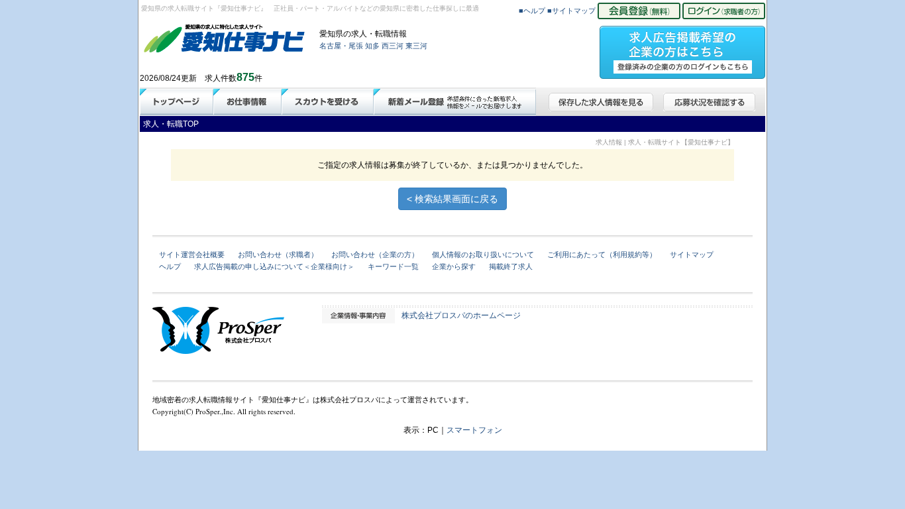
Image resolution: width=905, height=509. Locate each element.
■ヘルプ (532, 11)
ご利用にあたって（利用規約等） (602, 254)
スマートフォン (474, 430)
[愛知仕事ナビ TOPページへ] (224, 41)
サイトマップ (692, 254)
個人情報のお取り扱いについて (483, 254)
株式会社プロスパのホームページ (461, 315)
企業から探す (454, 266)
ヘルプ (170, 266)
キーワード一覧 (393, 266)
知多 (372, 46)
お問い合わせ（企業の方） (375, 254)
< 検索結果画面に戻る (452, 199)
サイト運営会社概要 (192, 254)
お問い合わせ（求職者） (278, 254)
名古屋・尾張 (341, 46)
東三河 (416, 46)
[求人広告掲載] (682, 48)
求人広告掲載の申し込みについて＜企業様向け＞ (274, 266)
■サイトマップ (571, 11)
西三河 (392, 46)
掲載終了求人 (511, 266)
